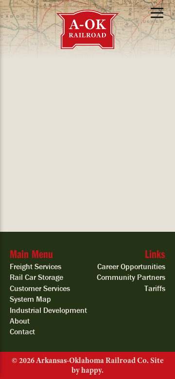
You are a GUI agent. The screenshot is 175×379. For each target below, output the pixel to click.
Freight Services (35, 266)
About (20, 321)
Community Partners (131, 277)
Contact (22, 331)
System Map (30, 299)
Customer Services (40, 288)
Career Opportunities (131, 266)
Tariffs (154, 288)
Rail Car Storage (36, 277)
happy (91, 370)
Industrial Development (48, 310)
